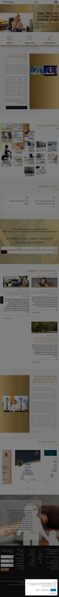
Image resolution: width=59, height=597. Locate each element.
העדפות (37, 590)
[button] (1, 20)
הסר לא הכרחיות (45, 590)
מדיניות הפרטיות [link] (53, 593)
